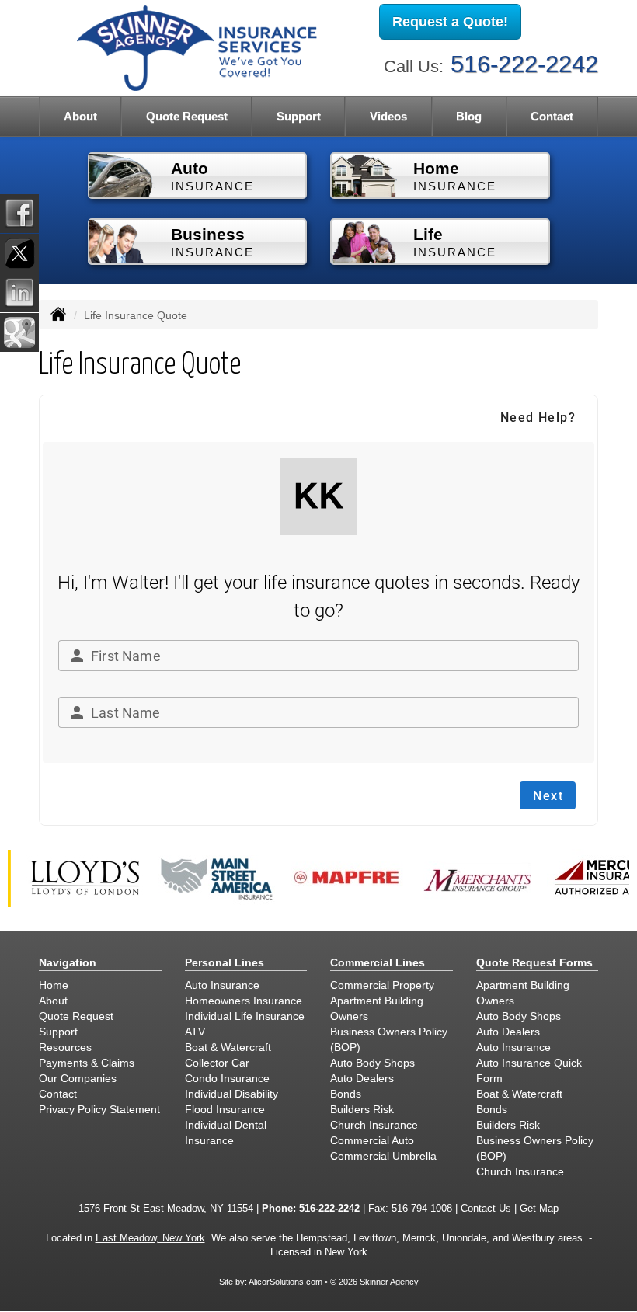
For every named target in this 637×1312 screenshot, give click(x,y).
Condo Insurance (227, 1078)
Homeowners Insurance (243, 1000)
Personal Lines (224, 962)
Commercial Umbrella (383, 1156)
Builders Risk (362, 1109)
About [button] (80, 116)
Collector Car (217, 1062)
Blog (469, 116)
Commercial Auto (372, 1140)
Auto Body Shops (372, 1062)
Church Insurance (374, 1125)
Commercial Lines (377, 962)
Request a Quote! (450, 22)
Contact (552, 116)
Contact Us (486, 1208)
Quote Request (76, 1016)
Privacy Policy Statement (99, 1109)
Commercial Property (382, 985)
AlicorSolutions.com (285, 1281)
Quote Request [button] (187, 116)
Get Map (539, 1208)
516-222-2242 (524, 64)
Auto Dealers (362, 1078)
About (53, 1000)
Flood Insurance (225, 1109)
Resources (65, 1047)
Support (58, 1031)
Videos (388, 116)
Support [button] (299, 116)
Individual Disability (231, 1094)
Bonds (345, 1094)
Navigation (67, 962)
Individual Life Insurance (245, 1016)
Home (53, 985)
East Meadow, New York (150, 1238)
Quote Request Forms (534, 962)
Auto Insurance (222, 985)
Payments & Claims (86, 1062)
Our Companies (78, 1078)
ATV (195, 1031)
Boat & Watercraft (228, 1047)
